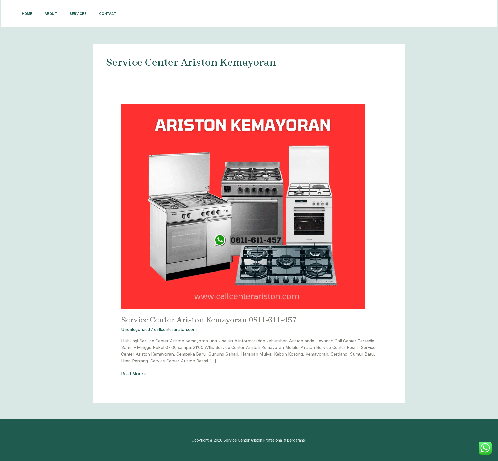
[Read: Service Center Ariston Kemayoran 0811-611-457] (243, 206)
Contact (107, 13)
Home (27, 13)
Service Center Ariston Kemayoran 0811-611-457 (209, 319)
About (51, 13)
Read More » (134, 373)
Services (78, 13)
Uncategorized (135, 329)
